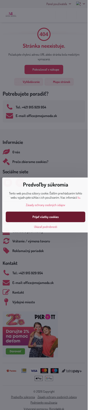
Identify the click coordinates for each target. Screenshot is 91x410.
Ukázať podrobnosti (45, 227)
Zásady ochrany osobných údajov (45, 205)
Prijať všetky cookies (45, 217)
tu (79, 197)
